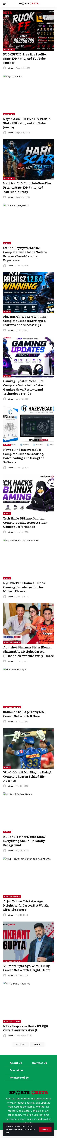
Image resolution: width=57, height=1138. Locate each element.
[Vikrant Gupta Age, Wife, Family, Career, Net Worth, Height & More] (28, 942)
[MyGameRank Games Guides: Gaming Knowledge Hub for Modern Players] (28, 559)
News (7, 243)
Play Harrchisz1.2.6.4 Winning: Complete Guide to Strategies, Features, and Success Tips (25, 321)
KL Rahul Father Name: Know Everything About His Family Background (24, 841)
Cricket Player (12, 642)
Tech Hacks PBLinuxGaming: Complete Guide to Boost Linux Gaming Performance (25, 523)
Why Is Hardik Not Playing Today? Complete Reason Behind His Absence (27, 777)
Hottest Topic (12, 1021)
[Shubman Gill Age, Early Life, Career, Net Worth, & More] (28, 688)
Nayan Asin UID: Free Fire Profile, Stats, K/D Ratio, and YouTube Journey (27, 123)
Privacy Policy (15, 1129)
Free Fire (9, 49)
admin (10, 68)
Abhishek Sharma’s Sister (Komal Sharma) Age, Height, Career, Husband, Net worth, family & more (28, 652)
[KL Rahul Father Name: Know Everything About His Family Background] (28, 812)
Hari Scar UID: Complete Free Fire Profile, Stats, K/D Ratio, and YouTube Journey (27, 188)
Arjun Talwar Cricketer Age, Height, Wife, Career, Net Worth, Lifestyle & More (26, 905)
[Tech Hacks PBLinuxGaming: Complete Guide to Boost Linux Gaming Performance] (28, 494)
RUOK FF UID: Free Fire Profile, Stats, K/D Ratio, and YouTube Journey (24, 59)
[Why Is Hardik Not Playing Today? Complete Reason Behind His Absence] (28, 748)
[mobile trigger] (6, 3)
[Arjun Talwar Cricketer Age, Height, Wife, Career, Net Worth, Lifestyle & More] (28, 877)
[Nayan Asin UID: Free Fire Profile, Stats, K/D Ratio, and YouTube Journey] (28, 95)
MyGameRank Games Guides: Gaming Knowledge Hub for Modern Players (24, 587)
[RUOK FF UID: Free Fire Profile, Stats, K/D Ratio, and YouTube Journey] (28, 30)
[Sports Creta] (28, 3)
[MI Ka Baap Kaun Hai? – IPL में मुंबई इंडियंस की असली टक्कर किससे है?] (28, 1002)
